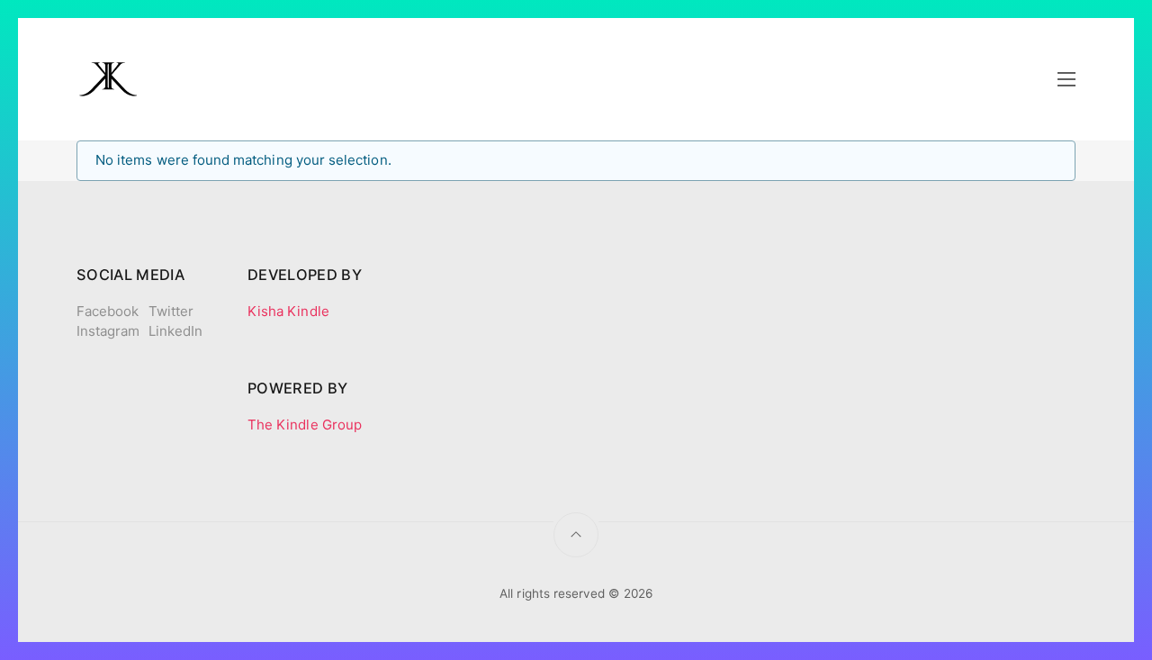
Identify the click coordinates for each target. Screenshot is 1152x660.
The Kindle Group (305, 424)
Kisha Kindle (288, 311)
